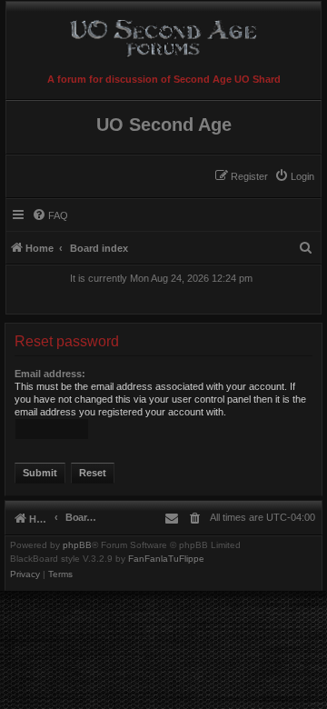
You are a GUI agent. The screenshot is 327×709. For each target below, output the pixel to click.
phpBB (77, 545)
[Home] (163, 35)
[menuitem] (294, 176)
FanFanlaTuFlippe (166, 559)
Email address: (50, 373)
